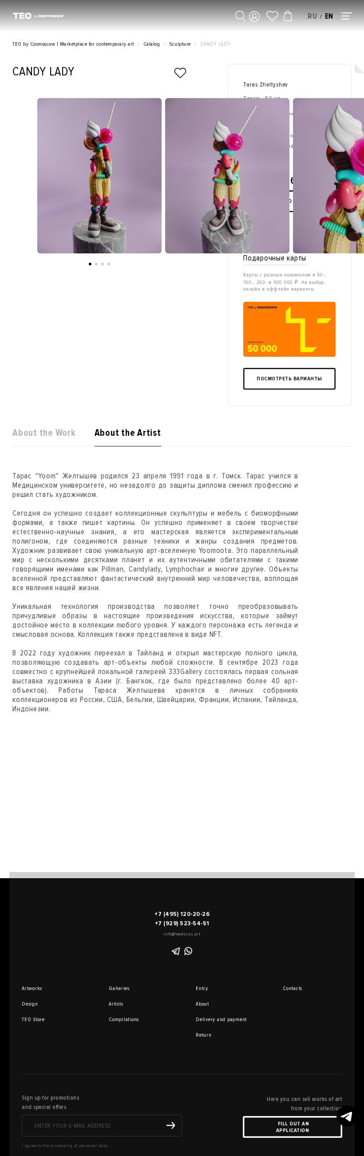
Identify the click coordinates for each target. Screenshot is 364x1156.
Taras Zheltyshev (265, 84)
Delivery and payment (208, 1019)
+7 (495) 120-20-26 (182, 914)
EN (329, 16)
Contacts (292, 988)
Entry (202, 988)
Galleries (119, 988)
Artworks (32, 988)
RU (312, 16)
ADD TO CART (289, 201)
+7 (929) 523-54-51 (182, 923)
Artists (116, 1004)
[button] (90, 264)
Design (30, 1004)
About (202, 1004)
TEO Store (33, 1019)
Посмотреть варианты (289, 378)
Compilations (121, 1019)
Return (204, 1035)
